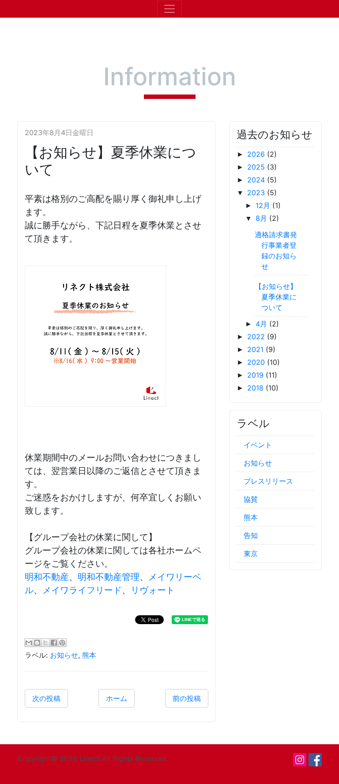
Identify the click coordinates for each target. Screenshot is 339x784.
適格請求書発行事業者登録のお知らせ (276, 250)
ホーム (116, 698)
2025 (257, 167)
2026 (257, 154)
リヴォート (153, 590)
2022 (257, 336)
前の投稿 (187, 698)
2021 (256, 349)
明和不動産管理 (108, 577)
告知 (251, 535)
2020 (257, 362)
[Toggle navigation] (169, 9)
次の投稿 (46, 698)
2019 (256, 375)
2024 (257, 179)
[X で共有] (45, 642)
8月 (262, 218)
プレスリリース (268, 481)
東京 (251, 553)
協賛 (251, 499)
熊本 (89, 655)
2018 (256, 387)
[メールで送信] (28, 642)
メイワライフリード (82, 590)
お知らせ (64, 655)
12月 (264, 205)
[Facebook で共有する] (53, 642)
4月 (262, 323)
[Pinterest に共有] (62, 642)
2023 (257, 192)
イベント (258, 444)
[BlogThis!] (37, 642)
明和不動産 (47, 577)
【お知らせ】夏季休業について (276, 297)
